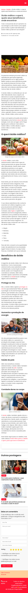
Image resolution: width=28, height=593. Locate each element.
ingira (13, 211)
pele (15, 368)
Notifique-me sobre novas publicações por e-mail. (10, 560)
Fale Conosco (5, 573)
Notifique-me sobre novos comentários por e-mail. (10, 554)
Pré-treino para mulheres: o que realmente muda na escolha (12, 479)
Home (3, 9)
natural (19, 120)
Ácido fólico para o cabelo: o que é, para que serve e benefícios (14, 439)
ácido (4, 160)
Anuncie (3, 574)
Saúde (8, 9)
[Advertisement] (14, 45)
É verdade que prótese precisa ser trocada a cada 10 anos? (13, 503)
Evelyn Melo (17, 33)
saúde (13, 277)
